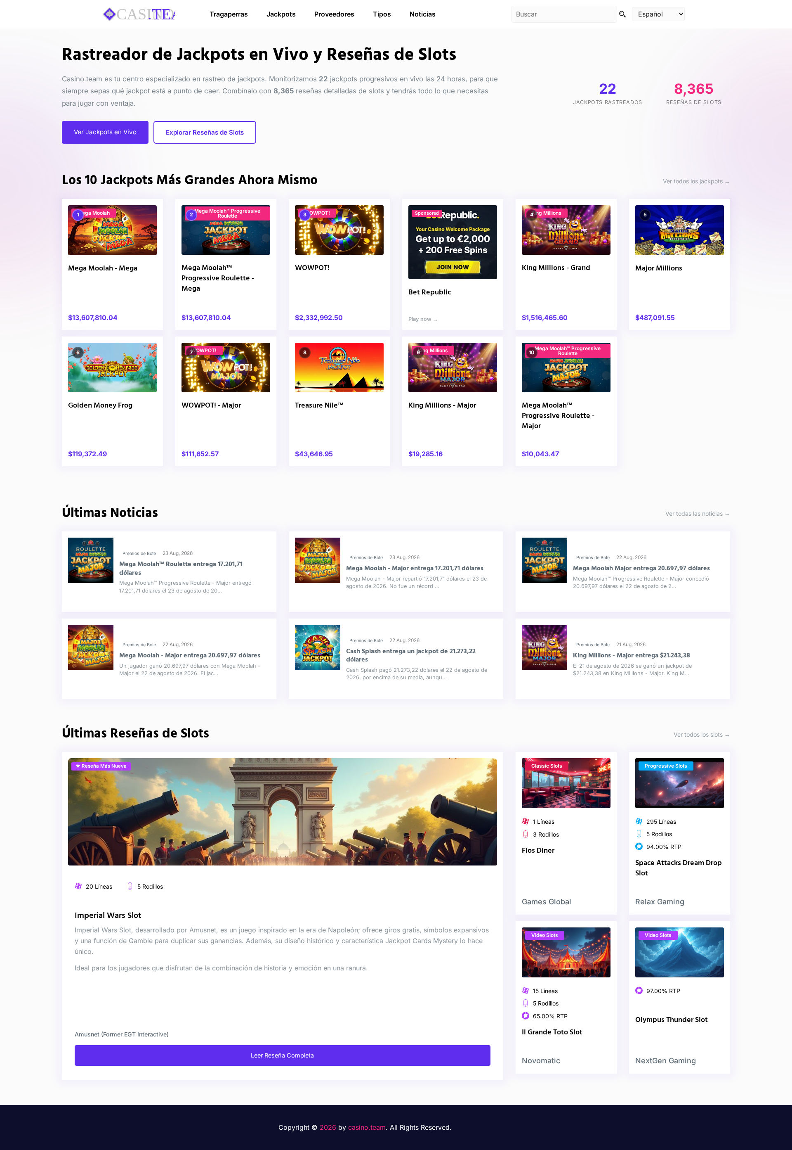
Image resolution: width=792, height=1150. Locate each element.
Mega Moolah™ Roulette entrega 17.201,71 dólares (181, 568)
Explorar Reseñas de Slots (205, 132)
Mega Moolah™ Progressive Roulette (227, 213)
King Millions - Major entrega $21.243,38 (631, 655)
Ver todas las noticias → (697, 513)
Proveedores (334, 14)
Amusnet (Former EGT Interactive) (122, 1034)
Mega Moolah (94, 213)
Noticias (423, 14)
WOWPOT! (317, 213)
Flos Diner (538, 851)
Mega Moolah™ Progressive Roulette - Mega (218, 278)
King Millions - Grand (556, 268)
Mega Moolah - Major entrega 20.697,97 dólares (189, 655)
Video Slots (544, 935)
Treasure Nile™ (319, 406)
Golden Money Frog (100, 406)
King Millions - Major (442, 406)
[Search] (622, 14)
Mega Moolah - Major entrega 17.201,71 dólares (414, 568)
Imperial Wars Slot (108, 915)
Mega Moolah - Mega (102, 269)
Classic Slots (546, 766)
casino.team (367, 1127)
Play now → (423, 319)
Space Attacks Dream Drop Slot (678, 868)
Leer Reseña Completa (282, 1055)
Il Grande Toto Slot (552, 1033)
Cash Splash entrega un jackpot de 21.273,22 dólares (411, 655)
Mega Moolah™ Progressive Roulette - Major (558, 416)
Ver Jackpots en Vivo (105, 132)
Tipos (382, 14)
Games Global (546, 901)
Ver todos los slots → (702, 733)
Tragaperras (229, 14)
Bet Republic (429, 293)
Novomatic (541, 1060)
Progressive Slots (666, 766)
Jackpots (281, 14)
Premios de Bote (139, 553)
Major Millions (658, 269)
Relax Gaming (659, 901)
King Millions (546, 213)
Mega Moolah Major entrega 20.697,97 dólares (641, 568)
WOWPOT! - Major (211, 406)
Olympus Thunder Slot (671, 1020)
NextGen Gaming (665, 1060)
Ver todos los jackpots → (696, 181)
